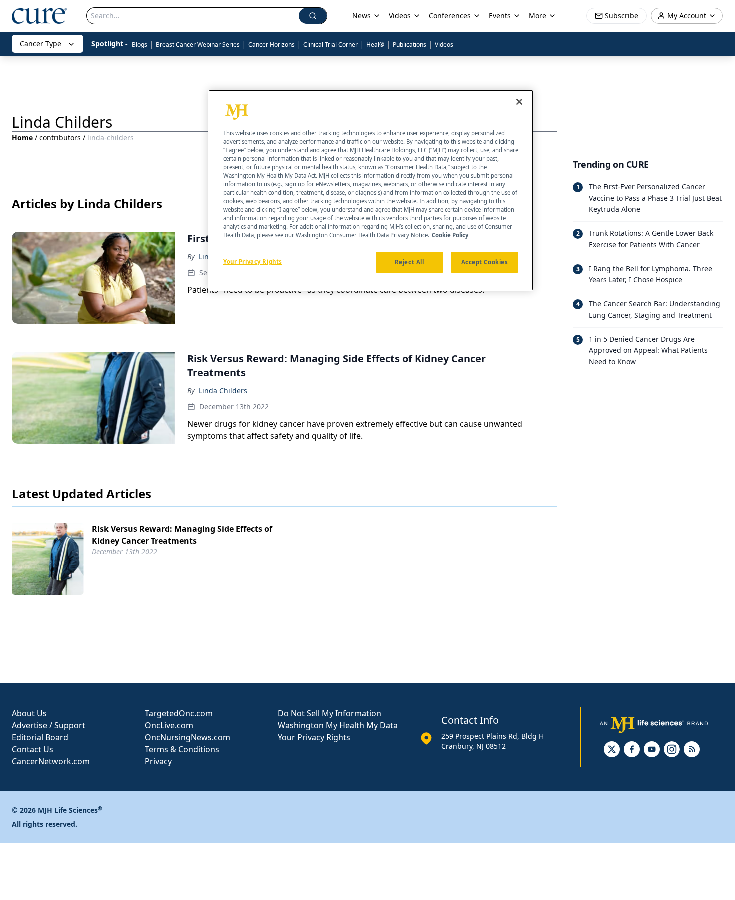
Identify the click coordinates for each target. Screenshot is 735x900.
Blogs (140, 44)
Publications (409, 44)
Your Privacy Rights (314, 737)
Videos (444, 44)
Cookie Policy (450, 236)
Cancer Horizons (271, 44)
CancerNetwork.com (51, 761)
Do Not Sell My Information (330, 713)
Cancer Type (41, 43)
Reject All (409, 262)
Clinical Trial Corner (331, 44)
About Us (29, 713)
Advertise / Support (49, 725)
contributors (60, 137)
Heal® (375, 44)
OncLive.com (169, 725)
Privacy (158, 761)
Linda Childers (223, 391)
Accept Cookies (485, 262)
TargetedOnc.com (179, 713)
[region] (371, 190)
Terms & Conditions (182, 749)
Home (22, 137)
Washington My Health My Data (338, 725)
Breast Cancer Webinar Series (198, 44)
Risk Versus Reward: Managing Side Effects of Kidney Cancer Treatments (182, 535)
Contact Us (33, 749)
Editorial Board (40, 737)
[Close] (519, 102)
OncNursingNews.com (187, 737)
